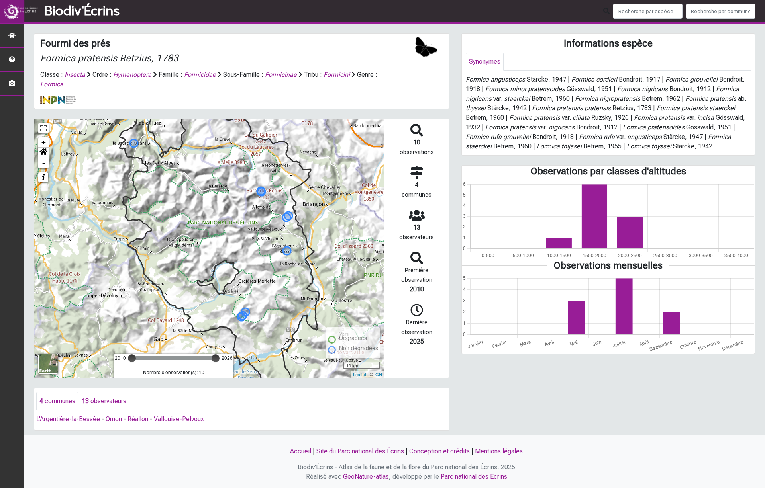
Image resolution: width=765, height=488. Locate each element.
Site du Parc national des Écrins (360, 451)
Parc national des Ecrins (474, 476)
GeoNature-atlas (366, 476)
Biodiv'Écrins (82, 11)
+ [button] (43, 142)
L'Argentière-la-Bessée (68, 419)
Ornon (114, 419)
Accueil (300, 451)
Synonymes (484, 61)
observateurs (104, 401)
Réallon (138, 419)
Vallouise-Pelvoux (179, 419)
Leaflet (359, 374)
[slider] (132, 358)
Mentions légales (499, 451)
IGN (378, 374)
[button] (43, 153)
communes (57, 401)
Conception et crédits (439, 451)
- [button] (43, 163)
